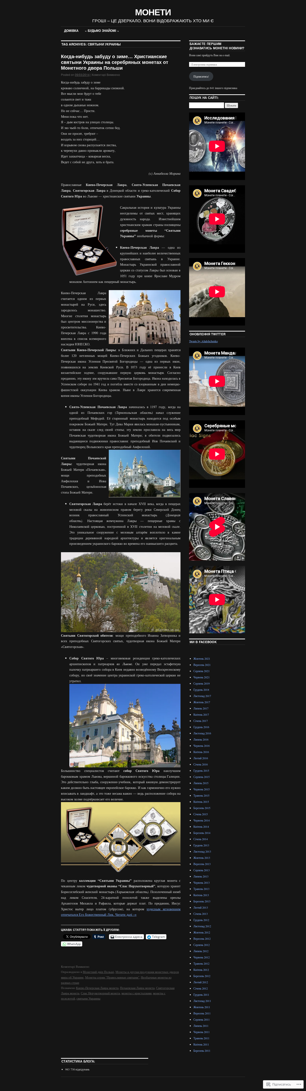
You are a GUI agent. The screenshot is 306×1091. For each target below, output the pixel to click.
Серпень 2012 (201, 945)
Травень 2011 (201, 1038)
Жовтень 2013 (201, 858)
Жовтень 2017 (201, 702)
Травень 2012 (201, 963)
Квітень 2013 (201, 895)
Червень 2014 (201, 820)
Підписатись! (201, 76)
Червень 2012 (201, 957)
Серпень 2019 (201, 683)
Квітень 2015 (201, 802)
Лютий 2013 (200, 907)
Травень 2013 (201, 889)
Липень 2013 (200, 876)
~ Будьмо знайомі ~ (102, 30)
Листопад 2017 (202, 696)
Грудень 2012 (201, 920)
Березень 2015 (201, 808)
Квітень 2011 (201, 1044)
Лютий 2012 (200, 982)
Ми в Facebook (203, 642)
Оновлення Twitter (208, 334)
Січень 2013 (200, 914)
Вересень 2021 (202, 665)
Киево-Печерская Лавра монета (97, 988)
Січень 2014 (200, 839)
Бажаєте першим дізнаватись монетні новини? (217, 45)
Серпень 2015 (201, 777)
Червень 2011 (201, 1032)
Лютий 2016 (200, 758)
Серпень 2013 (201, 870)
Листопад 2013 (202, 851)
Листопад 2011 (202, 1001)
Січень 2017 (200, 721)
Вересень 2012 (202, 938)
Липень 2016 (200, 739)
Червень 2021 (201, 677)
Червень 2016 (201, 746)
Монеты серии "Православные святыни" (112, 977)
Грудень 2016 (201, 727)
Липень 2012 (200, 951)
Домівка (71, 30)
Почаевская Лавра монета (137, 988)
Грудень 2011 (201, 994)
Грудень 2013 (201, 845)
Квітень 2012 (201, 970)
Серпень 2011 (201, 1019)
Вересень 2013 (202, 864)
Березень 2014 (201, 833)
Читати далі (126, 914)
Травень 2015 (201, 795)
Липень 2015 (200, 783)
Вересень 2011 (202, 1013)
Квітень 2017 (201, 714)
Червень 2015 (201, 789)
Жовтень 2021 (201, 658)
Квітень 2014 (201, 826)
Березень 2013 (201, 901)
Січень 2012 (200, 988)
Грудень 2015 (201, 770)
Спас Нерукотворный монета (100, 993)
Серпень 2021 (201, 671)
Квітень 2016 (201, 752)
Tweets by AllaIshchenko (203, 341)
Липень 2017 (200, 708)
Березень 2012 (201, 976)
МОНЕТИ (153, 12)
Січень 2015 (200, 814)
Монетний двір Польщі (98, 972)
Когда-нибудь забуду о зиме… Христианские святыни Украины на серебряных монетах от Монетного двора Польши (114, 62)
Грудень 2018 (201, 690)
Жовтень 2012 (201, 932)
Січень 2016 (200, 764)
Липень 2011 (200, 1026)
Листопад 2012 (202, 926)
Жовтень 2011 (201, 1007)
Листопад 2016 (202, 733)
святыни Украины (88, 998)
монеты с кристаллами (136, 993)
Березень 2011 (201, 1050)
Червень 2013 (201, 882)
